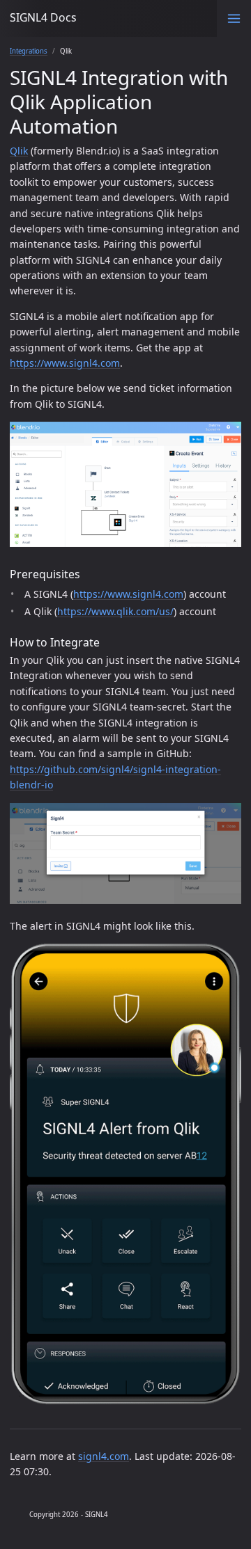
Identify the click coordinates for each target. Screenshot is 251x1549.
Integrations (28, 51)
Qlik (19, 150)
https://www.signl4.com (65, 363)
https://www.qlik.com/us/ (115, 611)
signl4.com (103, 1456)
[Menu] (234, 18)
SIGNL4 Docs (43, 17)
